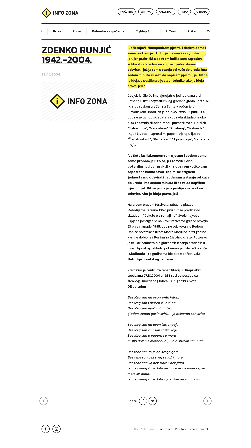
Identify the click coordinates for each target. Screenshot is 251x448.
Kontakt (205, 429)
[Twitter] (153, 401)
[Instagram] (56, 429)
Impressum (165, 429)
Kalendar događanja (105, 31)
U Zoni (168, 31)
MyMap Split (142, 31)
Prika (184, 12)
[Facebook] (143, 401)
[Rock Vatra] (43, 401)
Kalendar (165, 12)
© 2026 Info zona (145, 429)
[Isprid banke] (207, 401)
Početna (126, 12)
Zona (74, 31)
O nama (201, 12)
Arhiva (146, 12)
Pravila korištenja (186, 429)
